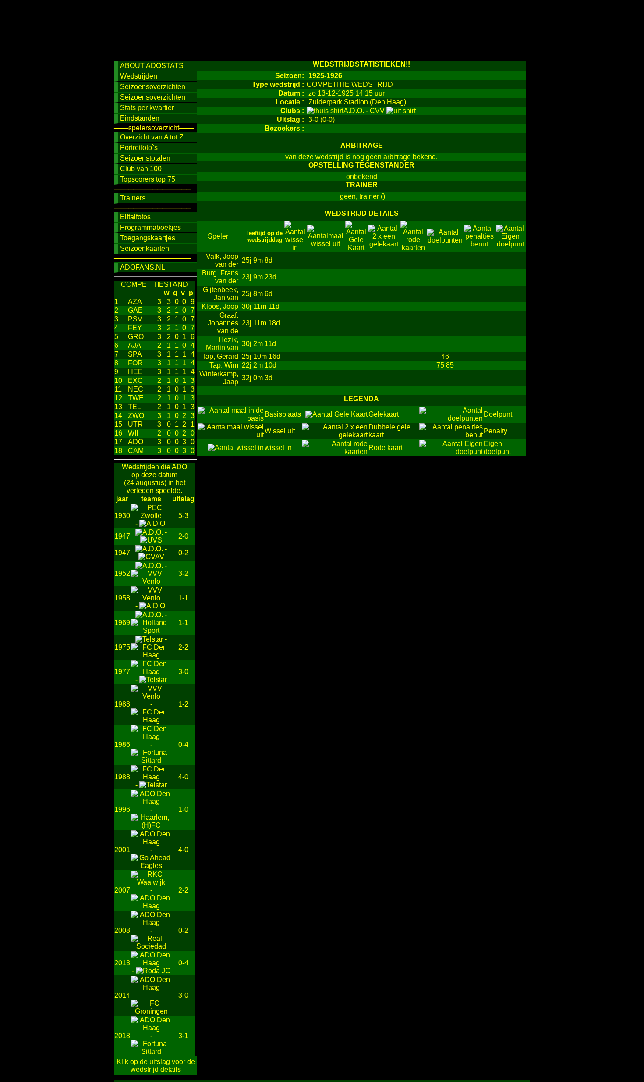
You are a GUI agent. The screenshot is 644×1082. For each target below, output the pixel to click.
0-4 (183, 744)
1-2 (183, 704)
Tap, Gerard (220, 356)
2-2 (183, 647)
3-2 (183, 573)
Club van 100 (141, 168)
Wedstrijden (138, 76)
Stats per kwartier (147, 107)
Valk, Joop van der (222, 260)
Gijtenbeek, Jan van (220, 293)
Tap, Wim (223, 365)
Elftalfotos (135, 217)
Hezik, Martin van (222, 343)
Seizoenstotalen (145, 158)
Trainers (132, 198)
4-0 (183, 777)
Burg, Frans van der (220, 277)
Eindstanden (139, 118)
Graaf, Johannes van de (223, 323)
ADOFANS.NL (142, 267)
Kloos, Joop (220, 306)
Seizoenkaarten (144, 248)
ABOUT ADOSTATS (152, 65)
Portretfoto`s (139, 147)
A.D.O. (354, 110)
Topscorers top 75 (147, 179)
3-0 (183, 671)
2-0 (183, 536)
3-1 (183, 1035)
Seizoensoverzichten (152, 86)
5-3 (183, 515)
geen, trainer (359, 196)
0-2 (183, 553)
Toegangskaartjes (147, 238)
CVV (378, 110)
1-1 (183, 598)
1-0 (183, 809)
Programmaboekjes (150, 227)
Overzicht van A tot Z (152, 137)
